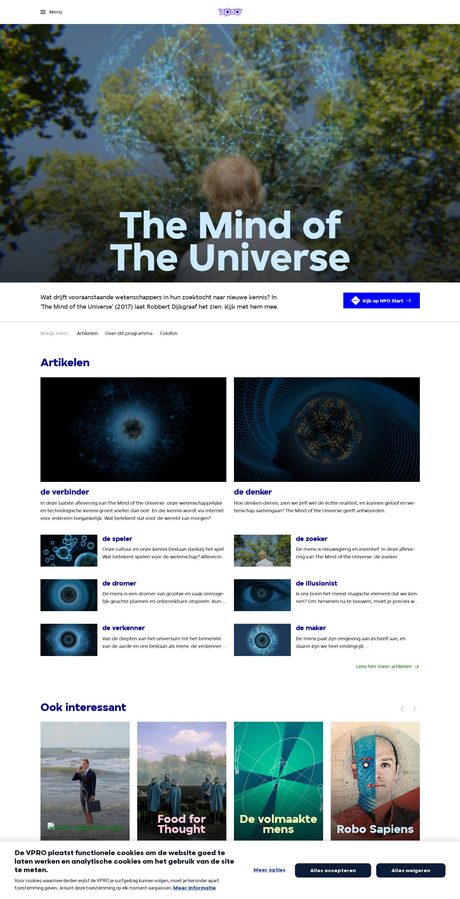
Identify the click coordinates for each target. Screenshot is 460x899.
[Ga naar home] (230, 12)
